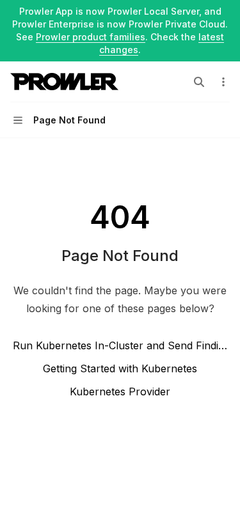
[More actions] (223, 82)
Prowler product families (90, 36)
